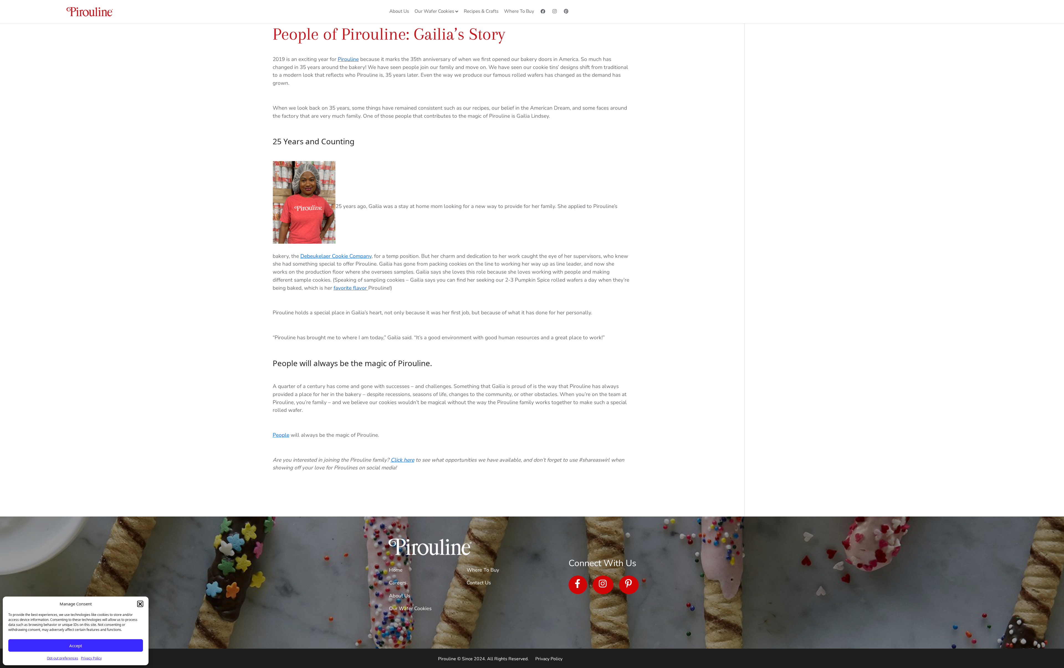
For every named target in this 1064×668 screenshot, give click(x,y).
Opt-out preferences (62, 658)
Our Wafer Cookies (410, 608)
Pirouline (348, 59)
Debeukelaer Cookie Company (336, 256)
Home (396, 570)
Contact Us (479, 582)
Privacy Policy (91, 658)
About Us (399, 595)
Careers (397, 582)
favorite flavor (351, 288)
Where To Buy (483, 570)
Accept (75, 645)
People (281, 435)
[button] (140, 604)
